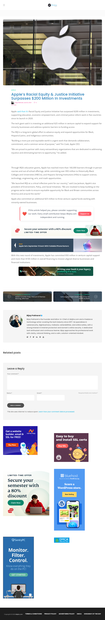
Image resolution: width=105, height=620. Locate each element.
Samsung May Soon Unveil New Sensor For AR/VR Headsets (75, 298)
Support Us (84, 214)
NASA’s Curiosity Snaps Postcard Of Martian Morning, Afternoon (30, 298)
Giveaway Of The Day (92, 614)
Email (39, 393)
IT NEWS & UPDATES (22, 294)
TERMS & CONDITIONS (33, 614)
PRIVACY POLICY (50, 614)
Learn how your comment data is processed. (57, 411)
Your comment (13, 374)
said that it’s (22, 111)
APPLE (13, 90)
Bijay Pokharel (19, 102)
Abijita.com (19, 614)
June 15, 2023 (27, 102)
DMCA (79, 614)
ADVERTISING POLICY (66, 614)
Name (9, 393)
